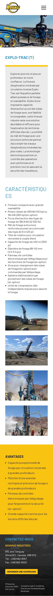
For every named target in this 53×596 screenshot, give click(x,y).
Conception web (27, 586)
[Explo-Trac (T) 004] (26, 364)
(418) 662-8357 (19, 558)
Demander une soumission (21, 571)
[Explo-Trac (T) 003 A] (26, 434)
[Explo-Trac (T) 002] (26, 399)
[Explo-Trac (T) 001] (26, 329)
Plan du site (9, 589)
